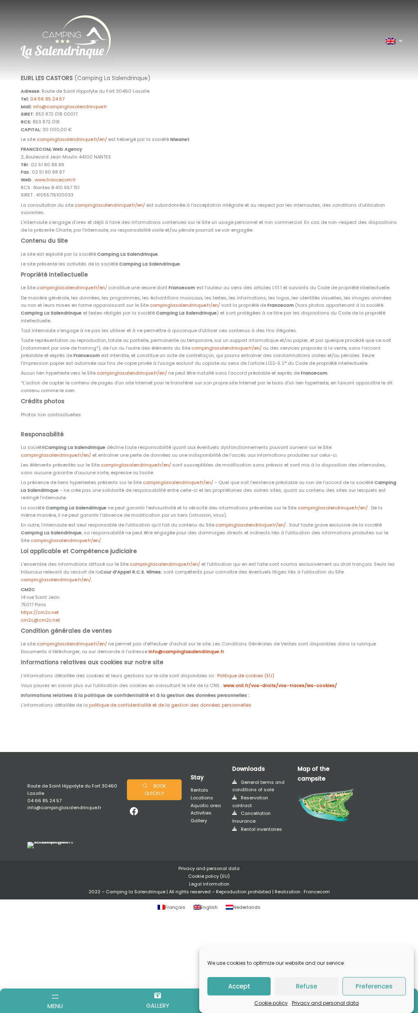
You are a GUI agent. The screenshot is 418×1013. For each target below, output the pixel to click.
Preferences (374, 986)
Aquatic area (206, 805)
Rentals (199, 790)
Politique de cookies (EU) (245, 675)
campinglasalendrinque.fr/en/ (72, 139)
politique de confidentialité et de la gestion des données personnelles (170, 705)
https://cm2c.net (40, 612)
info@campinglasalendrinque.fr (70, 106)
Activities (201, 813)
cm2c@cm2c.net (40, 620)
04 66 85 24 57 (47, 99)
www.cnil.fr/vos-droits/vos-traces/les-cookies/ (280, 685)
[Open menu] (55, 998)
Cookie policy (271, 1003)
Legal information (209, 884)
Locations (202, 797)
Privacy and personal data (325, 1003)
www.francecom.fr (55, 179)
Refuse (306, 986)
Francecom (317, 891)
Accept (239, 986)
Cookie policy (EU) (209, 876)
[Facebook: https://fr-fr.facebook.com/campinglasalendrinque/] (134, 811)
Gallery (199, 820)
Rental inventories (261, 829)
